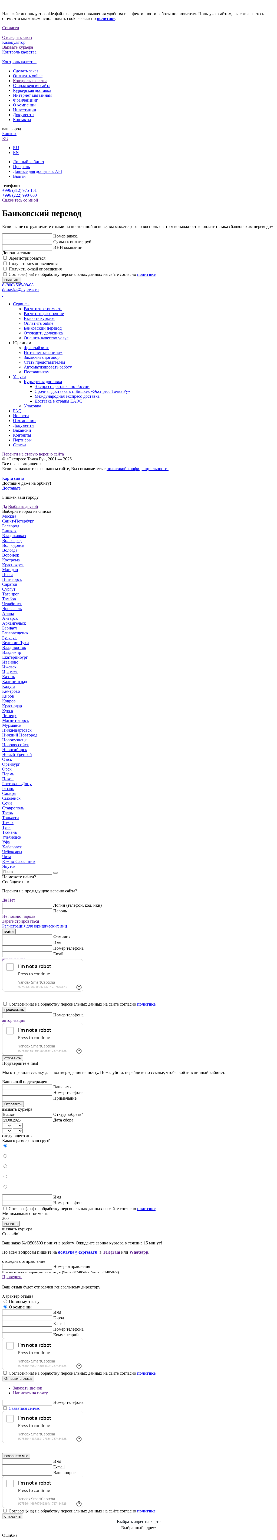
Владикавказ (14, 535)
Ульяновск (11, 837)
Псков (8, 778)
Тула (6, 827)
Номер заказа (65, 236)
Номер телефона (68, 948)
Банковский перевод (43, 328)
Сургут (8, 589)
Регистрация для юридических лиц (34, 926)
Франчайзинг (25, 100)
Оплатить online (27, 75)
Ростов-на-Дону (17, 783)
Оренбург (11, 764)
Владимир (11, 652)
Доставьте (11, 488)
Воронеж (10, 555)
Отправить (13, 1104)
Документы (23, 114)
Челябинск (12, 603)
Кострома (11, 560)
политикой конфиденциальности (138, 468)
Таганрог (10, 594)
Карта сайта (13, 478)
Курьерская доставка (32, 90)
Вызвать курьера (39, 318)
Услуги (19, 376)
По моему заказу (24, 1301)
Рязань (8, 788)
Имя (57, 942)
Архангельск (14, 623)
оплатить (11, 280)
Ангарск (10, 618)
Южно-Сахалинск (18, 861)
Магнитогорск (15, 720)
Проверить (12, 1276)
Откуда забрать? (68, 1114)
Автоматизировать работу (48, 367)
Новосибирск (14, 749)
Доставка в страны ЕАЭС (58, 401)
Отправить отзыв (18, 1379)
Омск (7, 759)
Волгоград (12, 540)
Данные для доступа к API (37, 171)
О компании (24, 105)
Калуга (8, 686)
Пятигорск (12, 579)
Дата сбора (63, 1120)
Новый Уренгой (17, 754)
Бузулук (9, 637)
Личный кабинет (28, 161)
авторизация (13, 1020)
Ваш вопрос (64, 1472)
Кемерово (11, 691)
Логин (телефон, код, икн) (77, 905)
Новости (21, 415)
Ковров (9, 701)
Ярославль (12, 608)
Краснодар (12, 706)
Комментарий (66, 1335)
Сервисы (21, 304)
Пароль (60, 911)
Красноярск (13, 565)
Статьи (19, 445)
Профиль (21, 166)
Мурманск (11, 725)
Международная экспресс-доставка (67, 396)
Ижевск (9, 667)
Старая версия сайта (31, 85)
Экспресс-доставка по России (62, 386)
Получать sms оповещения (33, 263)
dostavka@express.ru (20, 289)
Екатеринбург (15, 657)
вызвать (11, 1224)
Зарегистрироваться (27, 258)
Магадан (10, 569)
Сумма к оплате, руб (72, 241)
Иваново (10, 662)
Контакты (22, 119)
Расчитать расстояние (44, 313)
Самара (9, 793)
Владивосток (14, 647)
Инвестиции (24, 110)
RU (5, 138)
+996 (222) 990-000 (19, 195)
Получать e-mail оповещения (35, 269)
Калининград (14, 681)
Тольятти (10, 817)
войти (9, 931)
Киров (8, 696)
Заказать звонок (27, 1388)
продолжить (14, 1009)
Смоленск (11, 798)
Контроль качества (30, 80)
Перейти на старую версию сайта (33, 454)
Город (58, 1317)
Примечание (65, 1098)
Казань (8, 676)
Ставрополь (13, 808)
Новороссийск (15, 744)
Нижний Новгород (19, 735)
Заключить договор (42, 357)
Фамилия (61, 937)
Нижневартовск (17, 730)
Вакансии (22, 430)
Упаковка (32, 406)
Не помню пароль (18, 916)
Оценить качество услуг (46, 338)
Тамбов (9, 599)
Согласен (10, 27)
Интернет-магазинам (32, 95)
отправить (12, 1058)
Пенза (7, 574)
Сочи (7, 803)
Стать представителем (44, 362)
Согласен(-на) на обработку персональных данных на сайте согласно (82, 274)
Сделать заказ (25, 71)
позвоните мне (16, 1456)
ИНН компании (68, 247)
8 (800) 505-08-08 (18, 285)
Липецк (9, 715)
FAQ (17, 411)
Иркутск (10, 671)
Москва (9, 516)
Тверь (7, 813)
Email (58, 954)
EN (16, 152)
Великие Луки (15, 642)
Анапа (8, 613)
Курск (7, 710)
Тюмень (9, 832)
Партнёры (22, 440)
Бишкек (9, 133)
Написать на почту (30, 1393)
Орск (7, 769)
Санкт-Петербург (18, 521)
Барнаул (9, 628)
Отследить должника (43, 333)
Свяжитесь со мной (20, 200)
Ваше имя (62, 1086)
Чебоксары (12, 851)
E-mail (59, 1323)
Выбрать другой (23, 506)
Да (4, 506)
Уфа (6, 842)
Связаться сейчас (24, 1408)
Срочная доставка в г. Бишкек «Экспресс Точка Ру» (82, 391)
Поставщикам (37, 372)
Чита (6, 856)
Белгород (10, 526)
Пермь (8, 774)
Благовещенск (15, 633)
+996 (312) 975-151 (19, 190)
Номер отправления (71, 1266)
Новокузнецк (14, 740)
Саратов (9, 584)
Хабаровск (12, 847)
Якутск (8, 866)
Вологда (9, 550)
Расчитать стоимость (43, 308)
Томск (8, 822)
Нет (11, 900)
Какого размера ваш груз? (26, 1140)
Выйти (19, 176)
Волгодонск (13, 545)
